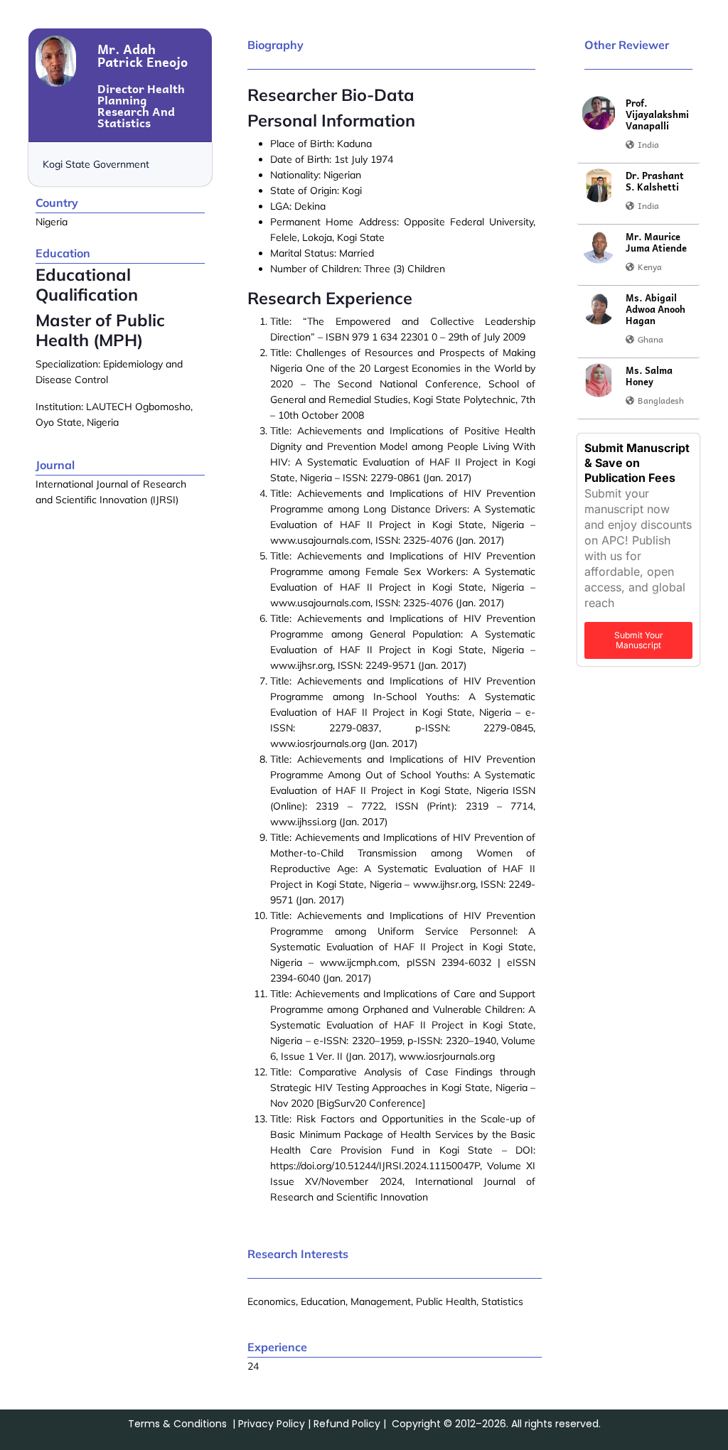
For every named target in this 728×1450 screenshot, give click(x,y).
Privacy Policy (271, 1424)
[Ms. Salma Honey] (598, 380)
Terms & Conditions (177, 1424)
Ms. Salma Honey (649, 376)
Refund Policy (347, 1424)
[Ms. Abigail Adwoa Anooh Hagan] (598, 307)
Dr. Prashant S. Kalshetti (655, 181)
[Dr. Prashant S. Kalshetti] (598, 185)
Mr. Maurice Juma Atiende (656, 242)
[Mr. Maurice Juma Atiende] (598, 246)
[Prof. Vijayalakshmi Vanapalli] (598, 113)
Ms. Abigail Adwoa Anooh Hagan (655, 309)
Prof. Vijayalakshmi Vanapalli (657, 114)
